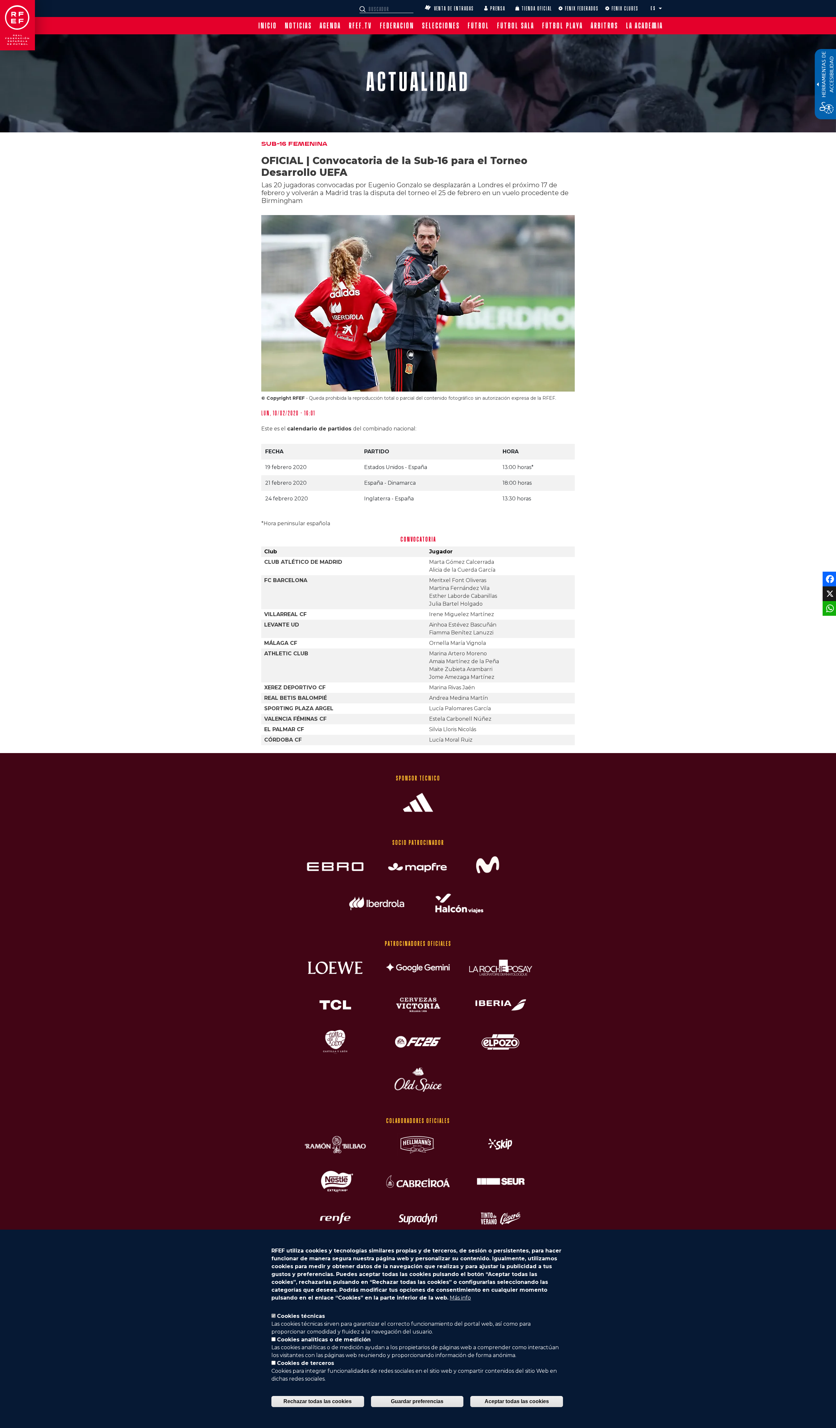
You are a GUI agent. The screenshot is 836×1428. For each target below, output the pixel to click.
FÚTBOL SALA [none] (515, 25)
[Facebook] (828, 578)
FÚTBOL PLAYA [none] (562, 25)
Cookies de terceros (305, 1363)
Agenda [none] (330, 25)
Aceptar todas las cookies (517, 1401)
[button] (660, 8)
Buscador (363, 9)
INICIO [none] (267, 25)
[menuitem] (267, 25)
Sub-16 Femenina (294, 144)
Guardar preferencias (417, 1401)
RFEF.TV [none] (360, 25)
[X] (828, 593)
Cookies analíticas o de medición (324, 1339)
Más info (460, 1298)
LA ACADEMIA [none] (644, 25)
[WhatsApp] (828, 608)
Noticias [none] (298, 25)
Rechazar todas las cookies (317, 1401)
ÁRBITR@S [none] (604, 25)
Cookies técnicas (301, 1316)
